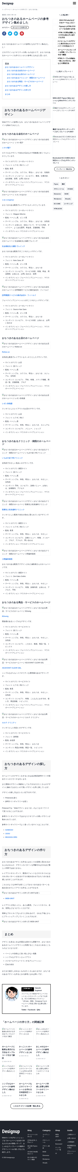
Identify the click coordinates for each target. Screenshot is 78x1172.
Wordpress (57, 199)
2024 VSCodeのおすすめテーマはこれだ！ (67, 21)
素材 (63, 184)
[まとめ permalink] (1, 931)
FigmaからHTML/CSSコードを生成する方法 (67, 28)
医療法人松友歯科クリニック (13, 510)
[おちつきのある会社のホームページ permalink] (1, 133)
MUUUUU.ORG (11, 837)
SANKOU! (9, 830)
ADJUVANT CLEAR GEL (11, 668)
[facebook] (4, 33)
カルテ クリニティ (9, 723)
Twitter (24, 1010)
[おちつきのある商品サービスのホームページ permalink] (1, 602)
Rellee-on (6, 352)
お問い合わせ (71, 1138)
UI (56, 1153)
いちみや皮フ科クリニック (12, 458)
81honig (5, 616)
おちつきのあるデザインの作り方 (18, 90)
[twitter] (10, 33)
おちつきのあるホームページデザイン (19, 67)
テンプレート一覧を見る (64, 169)
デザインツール (59, 189)
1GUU (7, 834)
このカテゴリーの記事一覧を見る (26, 1106)
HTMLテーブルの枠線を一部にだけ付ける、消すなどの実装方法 (67, 60)
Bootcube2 (58, 1144)
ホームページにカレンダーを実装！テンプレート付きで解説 (67, 52)
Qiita (38, 1010)
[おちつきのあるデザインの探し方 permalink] (1, 761)
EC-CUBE (57, 204)
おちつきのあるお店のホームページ (21, 74)
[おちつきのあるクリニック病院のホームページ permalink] (1, 440)
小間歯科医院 (7, 559)
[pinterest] (22, 33)
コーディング (68, 204)
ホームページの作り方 (20, 27)
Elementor (57, 194)
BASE (66, 194)
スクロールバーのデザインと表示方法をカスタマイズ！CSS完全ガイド (66, 43)
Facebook (31, 1010)
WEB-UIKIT (9, 898)
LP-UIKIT (58, 1140)
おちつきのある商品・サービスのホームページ (25, 81)
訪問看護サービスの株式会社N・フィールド (19, 295)
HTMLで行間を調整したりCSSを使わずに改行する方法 (67, 35)
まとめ (7, 94)
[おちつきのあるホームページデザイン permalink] (1, 107)
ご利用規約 (70, 1142)
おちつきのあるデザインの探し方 (18, 86)
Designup (7, 3)
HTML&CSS (58, 208)
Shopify (67, 199)
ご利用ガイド (71, 1134)
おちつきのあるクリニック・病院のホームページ (26, 78)
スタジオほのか (8, 200)
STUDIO (70, 189)
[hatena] (16, 33)
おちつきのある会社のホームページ (21, 71)
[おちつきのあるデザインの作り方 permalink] (1, 847)
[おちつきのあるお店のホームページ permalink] (1, 337)
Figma (56, 184)
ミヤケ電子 (6, 148)
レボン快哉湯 (7, 404)
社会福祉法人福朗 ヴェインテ (13, 246)
